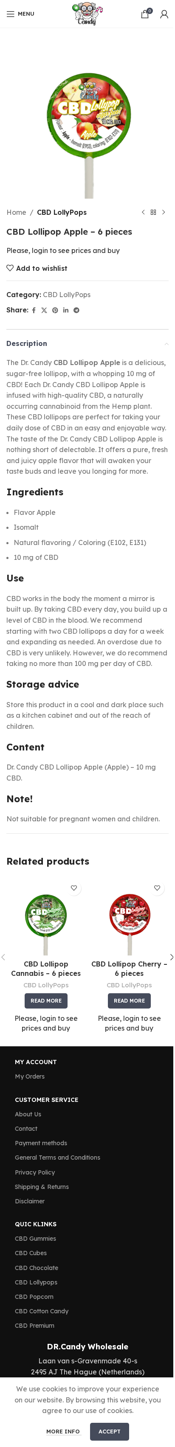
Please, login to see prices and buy (63, 250)
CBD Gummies (35, 1238)
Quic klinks (35, 1224)
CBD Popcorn (34, 1297)
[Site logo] (87, 13)
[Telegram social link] (76, 310)
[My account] (164, 14)
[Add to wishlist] (73, 888)
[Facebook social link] (33, 310)
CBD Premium (34, 1325)
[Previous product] (143, 213)
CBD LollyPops (62, 212)
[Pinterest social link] (55, 310)
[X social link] (44, 310)
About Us (28, 1114)
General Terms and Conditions (57, 1157)
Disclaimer (30, 1201)
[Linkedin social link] (66, 310)
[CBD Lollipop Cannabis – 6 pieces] (45, 916)
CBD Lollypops (36, 1282)
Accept (110, 1431)
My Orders (30, 1076)
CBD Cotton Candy (41, 1311)
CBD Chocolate (36, 1268)
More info (64, 1431)
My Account (36, 1062)
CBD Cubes (31, 1253)
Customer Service (47, 1100)
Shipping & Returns (42, 1187)
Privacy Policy (35, 1172)
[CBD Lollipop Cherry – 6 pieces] (129, 916)
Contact (26, 1128)
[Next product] (163, 213)
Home (16, 212)
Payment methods (41, 1143)
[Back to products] (153, 213)
